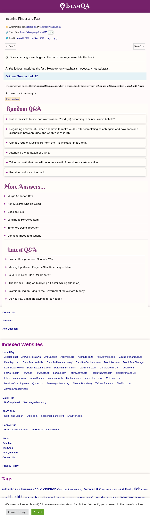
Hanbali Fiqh (9, 425)
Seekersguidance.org (57, 383)
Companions (65, 489)
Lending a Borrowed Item (23, 219)
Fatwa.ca (27, 373)
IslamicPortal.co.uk (126, 373)
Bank (18, 489)
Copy (51, 32)
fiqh (137, 489)
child (38, 489)
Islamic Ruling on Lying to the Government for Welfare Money (47, 290)
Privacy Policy (11, 466)
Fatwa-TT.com (11, 373)
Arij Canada (50, 357)
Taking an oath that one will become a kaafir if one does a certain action (53, 162)
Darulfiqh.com (11, 362)
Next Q (139, 46)
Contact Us (9, 312)
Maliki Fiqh (8, 398)
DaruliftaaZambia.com (39, 367)
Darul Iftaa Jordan (13, 416)
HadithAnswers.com (101, 373)
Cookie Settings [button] (17, 512)
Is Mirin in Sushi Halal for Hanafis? (30, 274)
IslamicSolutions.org (15, 378)
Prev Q (10, 46)
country (78, 489)
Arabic (20, 39)
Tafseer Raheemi (104, 383)
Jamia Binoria (36, 378)
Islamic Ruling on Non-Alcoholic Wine (31, 259)
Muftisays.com (113, 378)
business (27, 489)
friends (144, 489)
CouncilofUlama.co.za (50, 27)
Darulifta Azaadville (33, 362)
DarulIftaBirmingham (65, 367)
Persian (49, 39)
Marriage (128, 497)
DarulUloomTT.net (109, 367)
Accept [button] (38, 512)
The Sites (8, 320)
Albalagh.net (11, 357)
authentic (8, 489)
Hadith (15, 496)
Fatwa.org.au (43, 373)
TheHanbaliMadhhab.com (45, 429)
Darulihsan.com (87, 367)
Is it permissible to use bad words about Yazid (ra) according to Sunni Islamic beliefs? (62, 119)
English (34, 39)
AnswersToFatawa (31, 357)
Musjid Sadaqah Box (20, 195)
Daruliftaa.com (112, 362)
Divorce (88, 489)
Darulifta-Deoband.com (88, 362)
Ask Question (10, 328)
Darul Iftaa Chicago (133, 362)
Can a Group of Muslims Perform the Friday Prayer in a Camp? (48, 142)
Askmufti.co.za (85, 357)
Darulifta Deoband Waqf (59, 362)
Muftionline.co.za (94, 378)
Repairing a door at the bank (27, 172)
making (113, 497)
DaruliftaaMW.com (14, 367)
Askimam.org (67, 357)
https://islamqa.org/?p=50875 (33, 32)
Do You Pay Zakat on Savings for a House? (35, 298)
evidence (106, 489)
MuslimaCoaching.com (16, 383)
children (49, 489)
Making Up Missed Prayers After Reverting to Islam (40, 267)
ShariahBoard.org (82, 383)
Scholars (7, 443)
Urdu (56, 39)
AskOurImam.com (106, 357)
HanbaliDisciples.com (16, 429)
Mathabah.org (73, 378)
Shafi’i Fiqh (9, 411)
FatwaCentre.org (78, 373)
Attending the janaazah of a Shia (29, 152)
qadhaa (15, 99)
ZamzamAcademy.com (16, 389)
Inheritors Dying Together (23, 227)
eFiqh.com (128, 367)
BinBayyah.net (12, 402)
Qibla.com (37, 383)
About (6, 438)
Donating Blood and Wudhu (24, 235)
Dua (97, 489)
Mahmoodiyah (55, 378)
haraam (60, 497)
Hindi (42, 39)
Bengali (27, 39)
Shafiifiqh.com (74, 416)
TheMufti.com (124, 383)
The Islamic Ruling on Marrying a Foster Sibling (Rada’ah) (44, 282)
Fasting (129, 489)
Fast (8, 99)
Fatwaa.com (59, 373)
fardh (114, 489)
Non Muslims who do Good (24, 203)
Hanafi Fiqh (31, 27)
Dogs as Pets (15, 211)
